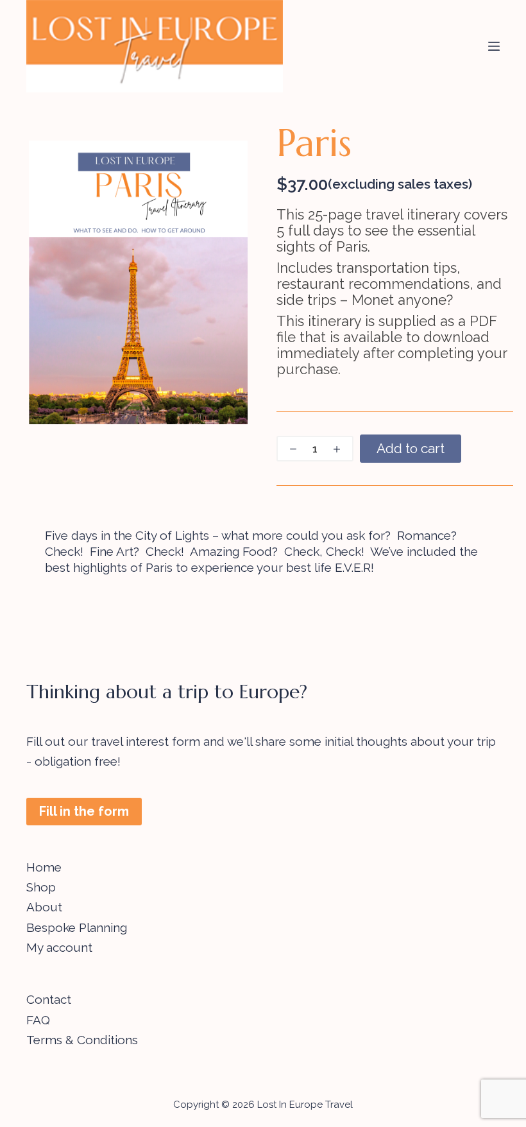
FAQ (38, 1020)
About (44, 907)
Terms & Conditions (82, 1040)
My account (59, 947)
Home (44, 867)
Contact (48, 999)
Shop (41, 887)
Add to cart (411, 448)
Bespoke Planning (76, 927)
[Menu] (494, 46)
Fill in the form (84, 811)
